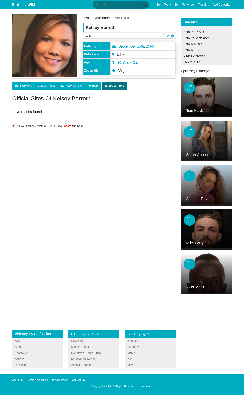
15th (140, 46)
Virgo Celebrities (194, 56)
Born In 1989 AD (194, 44)
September (127, 46)
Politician (21, 364)
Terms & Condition (37, 379)
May (130, 364)
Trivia (95, 86)
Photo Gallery (73, 86)
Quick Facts (47, 86)
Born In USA (192, 50)
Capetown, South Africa (86, 352)
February (133, 346)
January (132, 340)
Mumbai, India (80, 346)
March (131, 352)
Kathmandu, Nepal (83, 359)
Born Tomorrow (184, 4)
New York (77, 340)
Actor (18, 340)
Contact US (78, 379)
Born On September (196, 37)
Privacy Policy (60, 379)
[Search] (145, 4)
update (67, 126)
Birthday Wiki (23, 5)
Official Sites (115, 86)
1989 (150, 46)
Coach (87, 36)
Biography (25, 86)
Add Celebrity (221, 4)
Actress (19, 359)
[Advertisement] (94, 176)
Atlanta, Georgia (81, 364)
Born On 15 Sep (194, 31)
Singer (19, 346)
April (130, 359)
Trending (203, 4)
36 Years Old (127, 62)
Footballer (21, 352)
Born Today (164, 4)
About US (17, 379)
